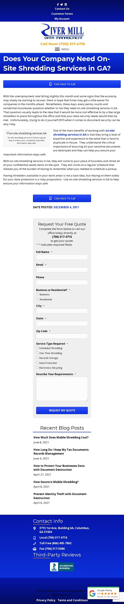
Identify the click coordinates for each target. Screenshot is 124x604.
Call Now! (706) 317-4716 (62, 44)
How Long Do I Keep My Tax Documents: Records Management (61, 452)
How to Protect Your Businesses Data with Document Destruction (59, 468)
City (40, 306)
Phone (40, 277)
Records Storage (48, 357)
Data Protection (48, 362)
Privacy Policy (45, 600)
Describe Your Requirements (56, 374)
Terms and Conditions (73, 600)
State (41, 318)
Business (45, 294)
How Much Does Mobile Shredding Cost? (60, 437)
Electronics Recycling (50, 367)
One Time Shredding (50, 353)
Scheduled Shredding (50, 348)
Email (41, 264)
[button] (62, 84)
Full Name (44, 252)
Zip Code (43, 331)
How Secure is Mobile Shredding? (55, 482)
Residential (46, 299)
